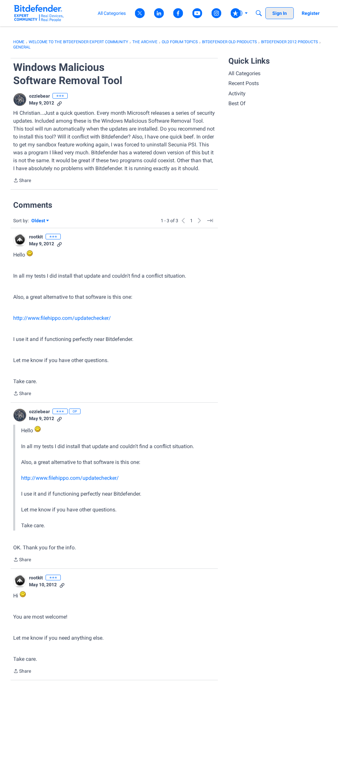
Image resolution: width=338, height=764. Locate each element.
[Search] (259, 13)
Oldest (38, 221)
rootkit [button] (36, 236)
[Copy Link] (59, 103)
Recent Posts (243, 83)
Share (22, 181)
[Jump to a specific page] (210, 220)
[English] (38, 13)
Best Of (237, 103)
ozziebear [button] (39, 96)
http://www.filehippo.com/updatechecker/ (62, 318)
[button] (19, 99)
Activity (237, 93)
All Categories (244, 73)
